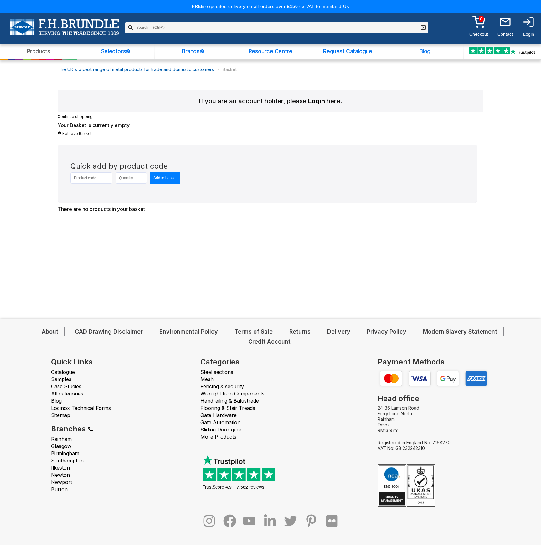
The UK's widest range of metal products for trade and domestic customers (136, 69)
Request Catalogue (347, 51)
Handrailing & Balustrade (229, 401)
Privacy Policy (386, 331)
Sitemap (60, 415)
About (50, 331)
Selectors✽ (116, 51)
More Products (218, 437)
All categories (67, 393)
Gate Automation (220, 422)
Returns (300, 331)
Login (316, 101)
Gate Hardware (218, 415)
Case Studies (66, 386)
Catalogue (63, 372)
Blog (425, 51)
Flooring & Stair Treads (227, 408)
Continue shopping (75, 116)
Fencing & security (222, 386)
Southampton (67, 460)
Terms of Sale (253, 331)
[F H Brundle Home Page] (64, 31)
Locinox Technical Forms (81, 408)
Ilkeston (60, 468)
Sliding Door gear (221, 429)
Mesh (207, 379)
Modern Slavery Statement (460, 331)
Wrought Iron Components (232, 393)
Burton (59, 489)
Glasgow (61, 446)
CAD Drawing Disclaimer (109, 331)
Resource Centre (270, 51)
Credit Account (269, 341)
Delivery (338, 331)
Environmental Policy (188, 331)
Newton (60, 475)
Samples (61, 379)
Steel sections (216, 372)
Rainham (61, 439)
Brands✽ (193, 51)
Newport (61, 482)
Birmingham (65, 453)
